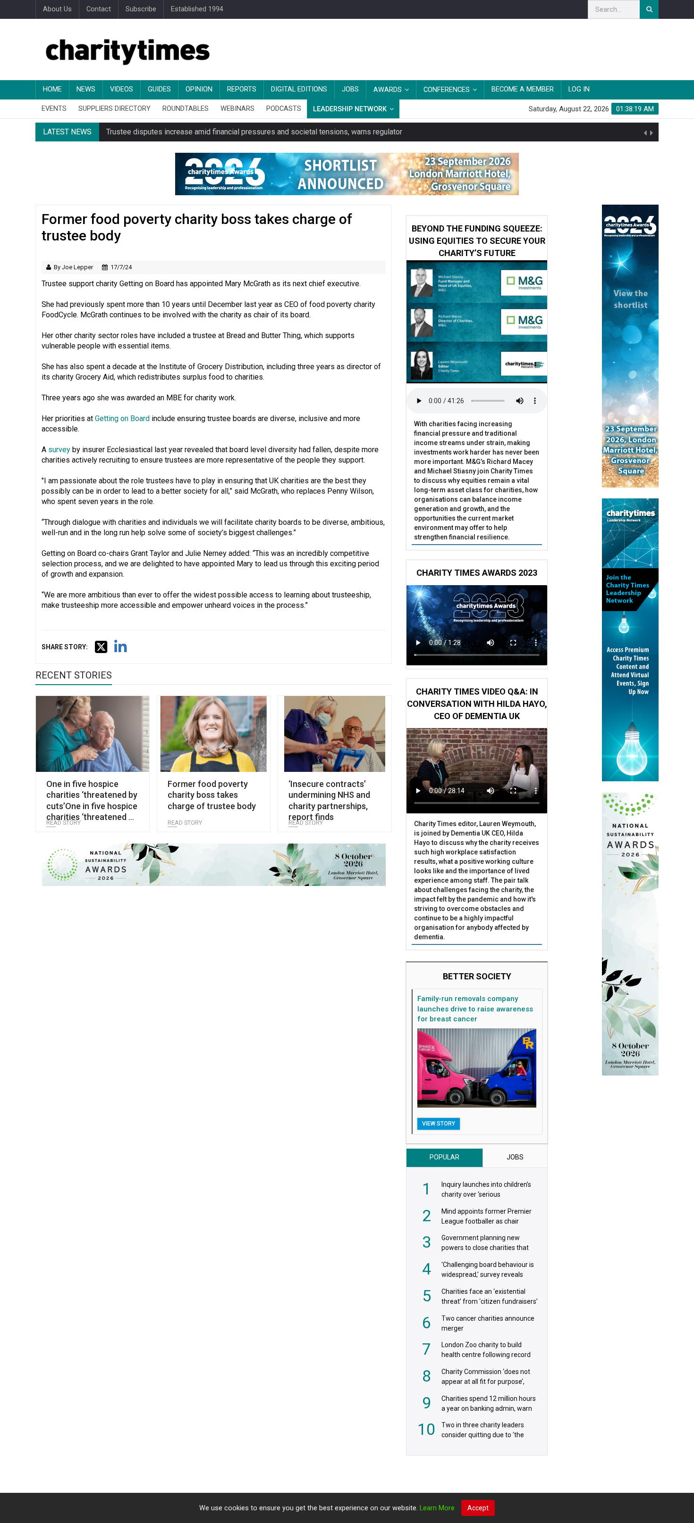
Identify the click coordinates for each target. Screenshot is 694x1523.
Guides (159, 89)
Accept (478, 1508)
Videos (121, 89)
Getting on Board (122, 418)
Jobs (350, 89)
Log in (579, 89)
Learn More (437, 1508)
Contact (98, 9)
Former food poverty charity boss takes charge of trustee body (212, 795)
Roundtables (185, 109)
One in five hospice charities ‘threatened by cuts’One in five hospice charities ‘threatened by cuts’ (91, 806)
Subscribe (141, 9)
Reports (241, 89)
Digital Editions (299, 89)
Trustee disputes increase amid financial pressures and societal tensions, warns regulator (254, 131)
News (85, 89)
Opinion (199, 89)
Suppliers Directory (114, 109)
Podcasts (283, 109)
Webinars (237, 109)
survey (59, 449)
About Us (57, 9)
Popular (444, 1157)
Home (52, 89)
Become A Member (522, 89)
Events (54, 109)
